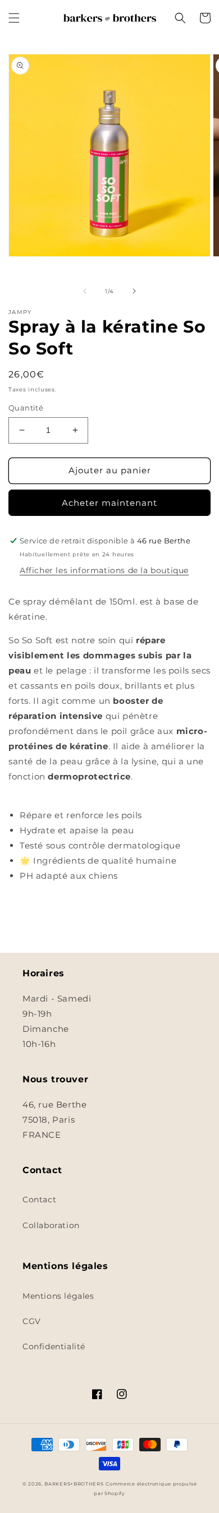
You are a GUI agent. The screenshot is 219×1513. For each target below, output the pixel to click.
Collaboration (51, 1225)
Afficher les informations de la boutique (104, 570)
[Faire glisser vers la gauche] (84, 291)
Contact (39, 1199)
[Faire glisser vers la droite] (134, 291)
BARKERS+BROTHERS (73, 1484)
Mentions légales (58, 1296)
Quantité (25, 407)
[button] (14, 18)
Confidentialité (53, 1346)
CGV (31, 1321)
